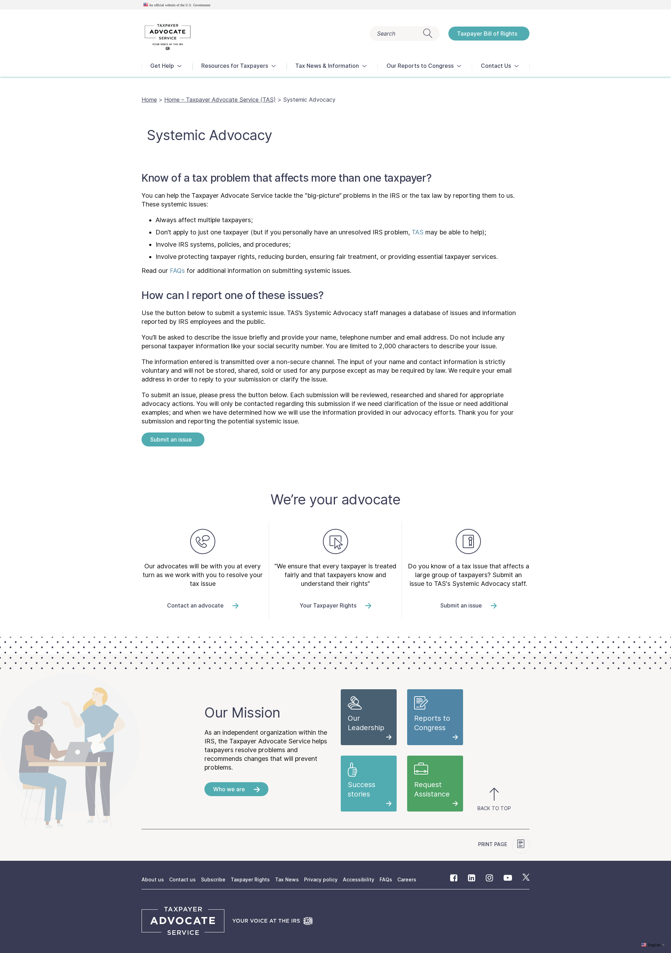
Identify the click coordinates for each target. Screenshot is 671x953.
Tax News (287, 879)
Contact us (182, 879)
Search (386, 33)
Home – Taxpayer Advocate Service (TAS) (220, 99)
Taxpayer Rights (250, 879)
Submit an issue (171, 439)
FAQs (177, 270)
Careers (406, 879)
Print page (493, 844)
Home (149, 99)
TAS (418, 232)
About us (153, 879)
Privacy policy (321, 879)
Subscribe (213, 879)
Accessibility (358, 879)
